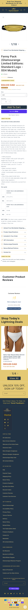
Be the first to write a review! (14, 308)
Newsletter (6, 538)
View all (14, 378)
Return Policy (6, 479)
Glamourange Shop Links (9, 457)
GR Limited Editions (8, 461)
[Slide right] (18, 44)
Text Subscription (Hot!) (9, 528)
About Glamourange (8, 505)
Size (2, 92)
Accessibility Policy (8, 508)
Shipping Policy (7, 476)
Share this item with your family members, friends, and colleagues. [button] (14, 260)
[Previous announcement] (2, 3)
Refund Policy (6, 525)
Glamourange (16, 607)
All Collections (7, 437)
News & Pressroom (8, 569)
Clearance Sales (7, 447)
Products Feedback (8, 483)
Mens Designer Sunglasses (10, 451)
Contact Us (6, 535)
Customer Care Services (9, 496)
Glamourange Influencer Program (12, 560)
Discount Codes (7, 489)
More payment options (14, 115)
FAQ (4, 470)
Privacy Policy (6, 512)
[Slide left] (9, 44)
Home (7, 414)
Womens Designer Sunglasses (11, 454)
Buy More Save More (8, 486)
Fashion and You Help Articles (11, 573)
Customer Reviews (8, 493)
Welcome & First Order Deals (10, 444)
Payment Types (7, 473)
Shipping (9, 89)
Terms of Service (7, 515)
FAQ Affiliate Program (9, 557)
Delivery (5, 518)
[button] (3, 9)
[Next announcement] (25, 3)
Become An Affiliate (8, 554)
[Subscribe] (23, 393)
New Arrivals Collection (9, 441)
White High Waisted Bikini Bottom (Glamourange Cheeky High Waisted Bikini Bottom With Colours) (14, 357)
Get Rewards (6, 550)
